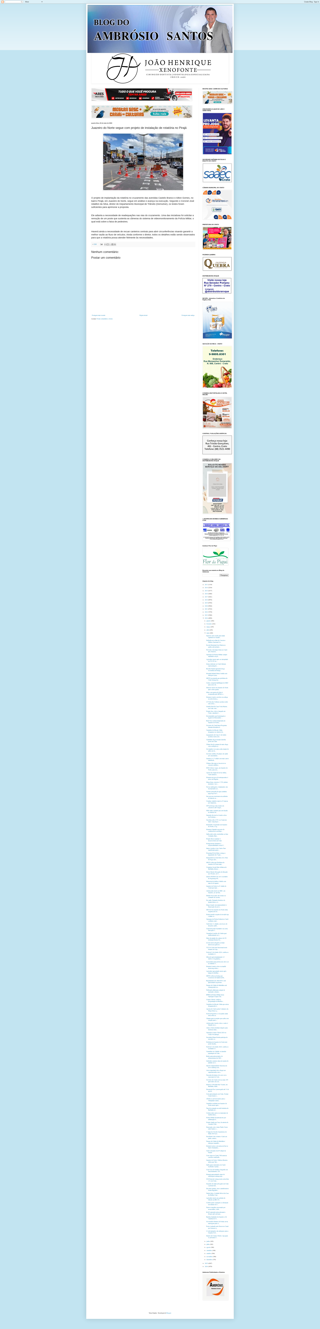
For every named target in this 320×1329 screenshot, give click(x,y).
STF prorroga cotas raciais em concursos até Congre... (215, 806)
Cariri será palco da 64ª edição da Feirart (216, 1151)
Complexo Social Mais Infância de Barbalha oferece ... (216, 868)
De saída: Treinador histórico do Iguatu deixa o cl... (215, 901)
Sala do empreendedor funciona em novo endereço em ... (216, 1066)
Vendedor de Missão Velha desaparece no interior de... (215, 731)
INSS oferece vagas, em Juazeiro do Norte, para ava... (217, 769)
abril (208, 630)
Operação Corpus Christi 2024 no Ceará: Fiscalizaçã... (216, 1033)
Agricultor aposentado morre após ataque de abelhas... (216, 972)
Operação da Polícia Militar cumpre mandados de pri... (216, 655)
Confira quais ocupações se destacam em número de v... (217, 1203)
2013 (206, 584)
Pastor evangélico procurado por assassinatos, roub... (215, 1208)
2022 (206, 612)
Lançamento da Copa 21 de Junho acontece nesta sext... (216, 736)
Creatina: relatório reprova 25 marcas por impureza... (217, 802)
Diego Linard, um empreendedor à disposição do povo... (216, 906)
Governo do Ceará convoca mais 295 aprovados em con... (217, 1080)
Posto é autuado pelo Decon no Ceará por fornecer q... (217, 1227)
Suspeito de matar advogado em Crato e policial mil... (217, 1184)
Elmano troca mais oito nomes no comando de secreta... (216, 896)
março (208, 627)
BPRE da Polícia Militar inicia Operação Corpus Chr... (215, 995)
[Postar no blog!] (107, 244)
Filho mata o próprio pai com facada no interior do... (217, 811)
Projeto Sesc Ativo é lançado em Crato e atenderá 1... (215, 712)
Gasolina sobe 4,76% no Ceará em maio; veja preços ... (216, 821)
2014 (206, 587)
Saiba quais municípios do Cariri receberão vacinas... (216, 1166)
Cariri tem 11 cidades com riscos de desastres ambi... (216, 925)
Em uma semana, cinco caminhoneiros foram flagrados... (217, 1189)
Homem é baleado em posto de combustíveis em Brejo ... (215, 830)
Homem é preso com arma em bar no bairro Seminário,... (217, 1147)
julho (208, 1244)
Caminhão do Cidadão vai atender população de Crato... (216, 1052)
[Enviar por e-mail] (105, 244)
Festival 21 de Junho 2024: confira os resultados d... (217, 953)
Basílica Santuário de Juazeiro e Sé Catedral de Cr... (216, 1218)
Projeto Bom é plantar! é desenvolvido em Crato (214, 839)
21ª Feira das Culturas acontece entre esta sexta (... (217, 703)
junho (208, 1241)
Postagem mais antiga (188, 315)
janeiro (208, 621)
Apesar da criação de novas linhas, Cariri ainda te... (216, 773)
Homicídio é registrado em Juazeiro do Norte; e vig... (216, 825)
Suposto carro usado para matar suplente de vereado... (215, 636)
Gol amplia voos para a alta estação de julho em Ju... (217, 750)
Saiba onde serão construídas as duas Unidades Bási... (217, 835)
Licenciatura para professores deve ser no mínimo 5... (217, 962)
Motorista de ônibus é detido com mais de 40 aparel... (216, 882)
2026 (206, 1266)
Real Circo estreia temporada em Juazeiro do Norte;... (215, 721)
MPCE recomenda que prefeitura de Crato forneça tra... (216, 679)
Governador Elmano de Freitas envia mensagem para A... (217, 1222)
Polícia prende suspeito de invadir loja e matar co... (217, 915)
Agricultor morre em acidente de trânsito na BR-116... (215, 1199)
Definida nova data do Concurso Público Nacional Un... (215, 641)
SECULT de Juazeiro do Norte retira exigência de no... (217, 910)
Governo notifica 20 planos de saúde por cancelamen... (217, 754)
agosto (208, 1247)
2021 (206, 609)
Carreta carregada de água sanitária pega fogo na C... (216, 792)
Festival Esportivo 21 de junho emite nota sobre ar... (217, 1014)
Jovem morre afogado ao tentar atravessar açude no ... (215, 943)
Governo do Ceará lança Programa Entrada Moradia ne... (216, 726)
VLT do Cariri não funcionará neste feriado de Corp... (216, 948)
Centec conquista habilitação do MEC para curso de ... (217, 684)
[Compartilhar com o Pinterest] (115, 244)
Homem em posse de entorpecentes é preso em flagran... (217, 778)
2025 (206, 1263)
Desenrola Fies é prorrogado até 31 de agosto (217, 1090)
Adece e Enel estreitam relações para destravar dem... (217, 1028)
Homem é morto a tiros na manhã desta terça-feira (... (216, 967)
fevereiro (209, 624)
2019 (206, 603)
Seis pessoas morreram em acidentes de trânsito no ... (217, 797)
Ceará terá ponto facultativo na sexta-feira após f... (217, 929)
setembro (209, 1250)
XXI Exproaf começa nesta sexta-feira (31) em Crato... (217, 1180)
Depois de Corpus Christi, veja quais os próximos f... (217, 1236)
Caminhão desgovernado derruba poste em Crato (216, 740)
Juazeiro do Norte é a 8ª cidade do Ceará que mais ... (216, 887)
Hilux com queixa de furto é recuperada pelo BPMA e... (215, 693)
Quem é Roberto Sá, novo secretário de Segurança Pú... (217, 877)
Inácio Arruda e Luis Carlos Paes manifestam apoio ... (216, 849)
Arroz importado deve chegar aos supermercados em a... (216, 1071)
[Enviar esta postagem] (101, 244)
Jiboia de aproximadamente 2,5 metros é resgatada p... (215, 958)
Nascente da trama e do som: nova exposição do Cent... (216, 1076)
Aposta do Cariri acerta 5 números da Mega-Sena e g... (217, 1010)
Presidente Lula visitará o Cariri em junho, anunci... (216, 1137)
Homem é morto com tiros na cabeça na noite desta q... (217, 698)
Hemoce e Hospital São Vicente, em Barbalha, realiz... (217, 1085)
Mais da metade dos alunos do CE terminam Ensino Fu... (216, 939)
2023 (206, 615)
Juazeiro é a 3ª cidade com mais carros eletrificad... (217, 759)
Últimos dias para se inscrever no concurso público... (216, 764)
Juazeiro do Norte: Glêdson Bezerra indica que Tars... (216, 1161)
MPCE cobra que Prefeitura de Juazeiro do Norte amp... (215, 863)
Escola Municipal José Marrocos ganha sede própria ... (216, 646)
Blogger (168, 1313)
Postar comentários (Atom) (105, 319)
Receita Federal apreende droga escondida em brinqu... (215, 669)
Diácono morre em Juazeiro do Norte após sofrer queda (217, 688)
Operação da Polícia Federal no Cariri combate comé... (217, 920)
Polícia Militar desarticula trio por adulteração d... (216, 1118)
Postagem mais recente (98, 315)
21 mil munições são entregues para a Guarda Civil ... (217, 1232)
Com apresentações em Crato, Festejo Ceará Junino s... (217, 1095)
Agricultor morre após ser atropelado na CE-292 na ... (217, 660)
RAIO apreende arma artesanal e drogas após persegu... (215, 1213)
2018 (206, 600)
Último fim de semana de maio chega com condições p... (217, 745)
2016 (206, 594)
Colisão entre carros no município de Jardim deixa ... (217, 1114)
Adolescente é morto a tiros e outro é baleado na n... (217, 1024)
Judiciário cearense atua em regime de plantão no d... (217, 1062)
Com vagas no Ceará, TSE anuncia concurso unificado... (216, 1156)
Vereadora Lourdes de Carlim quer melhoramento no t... (216, 934)
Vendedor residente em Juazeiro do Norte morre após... (216, 1104)
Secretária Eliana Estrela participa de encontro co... (217, 1038)
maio (208, 633)
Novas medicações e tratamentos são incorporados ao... (217, 788)
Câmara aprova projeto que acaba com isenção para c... (217, 1019)
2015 (206, 591)
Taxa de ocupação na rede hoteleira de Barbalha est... (217, 1109)
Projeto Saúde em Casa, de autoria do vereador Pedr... (217, 1123)
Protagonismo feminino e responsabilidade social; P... (215, 844)
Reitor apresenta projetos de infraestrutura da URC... (214, 1057)
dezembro (209, 1259)
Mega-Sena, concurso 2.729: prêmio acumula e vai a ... (217, 783)
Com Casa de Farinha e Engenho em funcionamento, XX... (217, 1170)
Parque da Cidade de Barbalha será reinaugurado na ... (216, 986)
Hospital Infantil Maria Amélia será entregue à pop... (216, 674)
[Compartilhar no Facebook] (112, 244)
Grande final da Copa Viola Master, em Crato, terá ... (216, 707)
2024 (206, 618)
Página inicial (143, 315)
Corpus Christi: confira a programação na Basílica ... (215, 1000)
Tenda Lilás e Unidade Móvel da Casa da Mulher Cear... (217, 1194)
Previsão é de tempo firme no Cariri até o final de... (216, 650)
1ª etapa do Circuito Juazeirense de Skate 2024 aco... (216, 1133)
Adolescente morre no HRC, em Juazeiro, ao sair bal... (215, 892)
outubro (209, 1253)
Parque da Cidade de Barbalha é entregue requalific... (215, 1142)
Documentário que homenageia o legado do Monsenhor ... (216, 717)
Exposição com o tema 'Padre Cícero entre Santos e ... (217, 1128)
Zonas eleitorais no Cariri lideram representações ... (216, 665)
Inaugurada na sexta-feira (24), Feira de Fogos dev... (217, 858)
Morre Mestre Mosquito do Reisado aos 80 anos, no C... (217, 873)
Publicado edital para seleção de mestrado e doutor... (215, 991)
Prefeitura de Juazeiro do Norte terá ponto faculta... (216, 1043)
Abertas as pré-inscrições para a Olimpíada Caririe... (215, 1099)
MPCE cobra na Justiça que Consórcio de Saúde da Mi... (215, 977)
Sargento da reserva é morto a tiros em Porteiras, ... (216, 816)
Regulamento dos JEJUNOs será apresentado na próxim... (216, 981)
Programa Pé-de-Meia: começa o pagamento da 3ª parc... (216, 854)
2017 (206, 597)
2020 (206, 606)
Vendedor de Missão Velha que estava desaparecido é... (217, 1005)
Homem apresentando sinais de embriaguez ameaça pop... (215, 1175)
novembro (209, 1256)
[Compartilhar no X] (110, 244)
